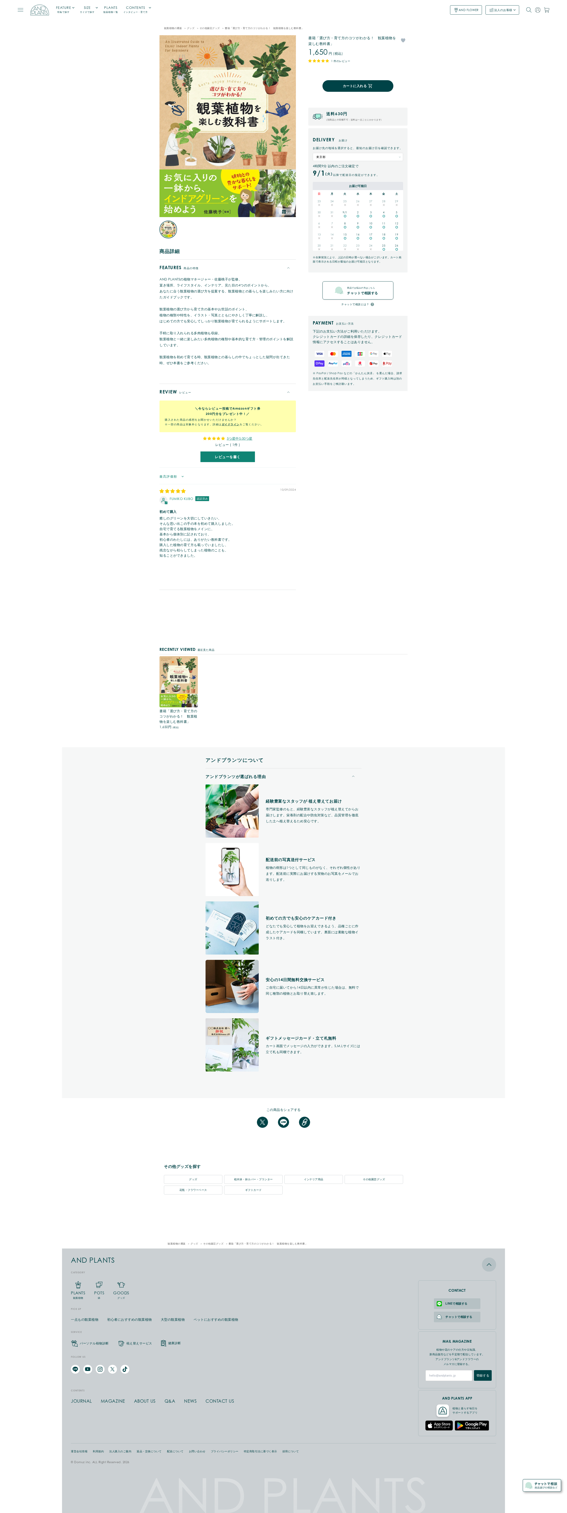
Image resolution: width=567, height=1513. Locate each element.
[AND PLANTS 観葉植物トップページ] (39, 10)
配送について (175, 1451)
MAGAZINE (113, 1401)
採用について (290, 1451)
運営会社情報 (79, 1451)
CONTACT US (220, 1401)
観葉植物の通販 (173, 28)
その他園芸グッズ (210, 28)
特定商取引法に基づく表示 (260, 1451)
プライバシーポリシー (225, 1451)
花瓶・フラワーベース (193, 1190)
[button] (319, 61)
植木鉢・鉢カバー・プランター (253, 1179)
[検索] (529, 10)
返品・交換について (149, 1451)
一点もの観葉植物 (84, 1319)
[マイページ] (537, 10)
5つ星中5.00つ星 (239, 438)
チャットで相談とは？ (355, 304)
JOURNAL (81, 1401)
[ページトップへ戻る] (457, 1264)
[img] (172, 491)
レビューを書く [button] (228, 457)
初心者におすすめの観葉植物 (129, 1319)
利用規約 (98, 1451)
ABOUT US (145, 1401)
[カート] (546, 10)
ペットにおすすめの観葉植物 (216, 1319)
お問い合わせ (197, 1451)
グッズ (191, 28)
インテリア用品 (313, 1179)
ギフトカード (253, 1190)
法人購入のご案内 (120, 1451)
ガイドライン (231, 424)
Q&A (170, 1401)
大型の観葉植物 (173, 1319)
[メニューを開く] (20, 10)
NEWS (190, 1401)
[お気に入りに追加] (403, 40)
